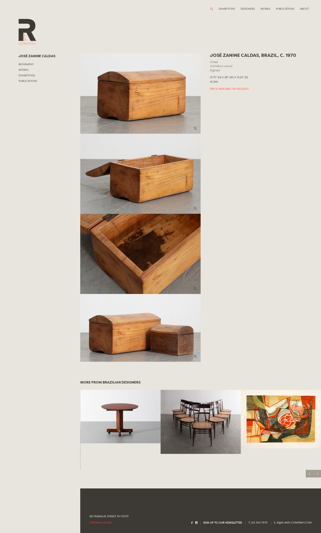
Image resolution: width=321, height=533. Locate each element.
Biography (26, 64)
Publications (285, 9)
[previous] (309, 473)
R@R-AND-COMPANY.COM (294, 523)
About (304, 9)
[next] (317, 473)
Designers (248, 9)
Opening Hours (101, 523)
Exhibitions (227, 9)
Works (265, 9)
